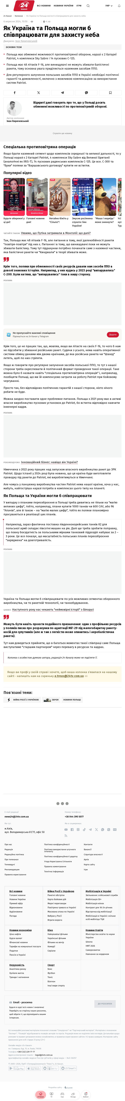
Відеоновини (16, 907)
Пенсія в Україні (17, 955)
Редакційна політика (14, 855)
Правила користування (15, 875)
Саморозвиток (93, 950)
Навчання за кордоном (97, 954)
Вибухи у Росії (55, 916)
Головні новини (17, 895)
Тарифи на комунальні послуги (25, 946)
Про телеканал (11, 860)
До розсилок (105, 1004)
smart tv (50, 1068)
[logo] (24, 6)
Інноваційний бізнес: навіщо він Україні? (49, 462)
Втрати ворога (55, 920)
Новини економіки (20, 930)
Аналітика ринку (17, 969)
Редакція (9, 850)
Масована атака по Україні (61, 911)
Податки (13, 950)
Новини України (63, 5)
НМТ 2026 (90, 946)
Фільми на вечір (56, 942)
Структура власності (93, 855)
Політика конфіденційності (57, 845)
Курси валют (15, 938)
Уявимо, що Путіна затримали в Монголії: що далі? (56, 233)
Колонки (19, 16)
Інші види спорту (56, 985)
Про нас (8, 845)
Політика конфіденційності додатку (61, 857)
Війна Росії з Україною (61, 891)
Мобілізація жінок (95, 903)
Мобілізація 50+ (93, 899)
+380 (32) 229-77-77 (26, 1052)
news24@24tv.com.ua (17, 816)
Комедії (51, 946)
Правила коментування (55, 867)
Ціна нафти (15, 934)
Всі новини (44, 5)
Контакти (88, 845)
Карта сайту (89, 865)
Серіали (51, 950)
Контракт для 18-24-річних (99, 907)
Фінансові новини (18, 942)
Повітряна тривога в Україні (62, 907)
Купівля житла (16, 973)
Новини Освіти (94, 930)
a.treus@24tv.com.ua (69, 676)
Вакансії (87, 850)
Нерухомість (16, 965)
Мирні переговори (57, 903)
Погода (13, 916)
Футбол (51, 973)
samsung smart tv (68, 1068)
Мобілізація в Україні (98, 891)
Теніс (50, 977)
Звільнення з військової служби (102, 895)
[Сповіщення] (119, 6)
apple (33, 1068)
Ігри (79, 5)
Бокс (50, 969)
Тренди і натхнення (19, 977)
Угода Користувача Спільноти (58, 862)
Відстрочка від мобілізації (99, 911)
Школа (89, 941)
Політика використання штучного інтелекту (60, 851)
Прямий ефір (16, 903)
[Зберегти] (110, 92)
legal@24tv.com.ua (43, 1055)
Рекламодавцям (12, 870)
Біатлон (51, 981)
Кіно (50, 930)
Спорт (51, 965)
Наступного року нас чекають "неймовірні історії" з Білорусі (53, 609)
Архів (86, 860)
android (16, 1068)
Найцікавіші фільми (58, 934)
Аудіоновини (15, 911)
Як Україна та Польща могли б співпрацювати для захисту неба (56, 16)
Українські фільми (57, 938)
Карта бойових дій (57, 899)
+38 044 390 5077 (74, 816)
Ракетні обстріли (56, 895)
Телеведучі (10, 865)
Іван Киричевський (26, 41)
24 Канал (8, 16)
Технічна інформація (54, 872)
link (66, 829)
